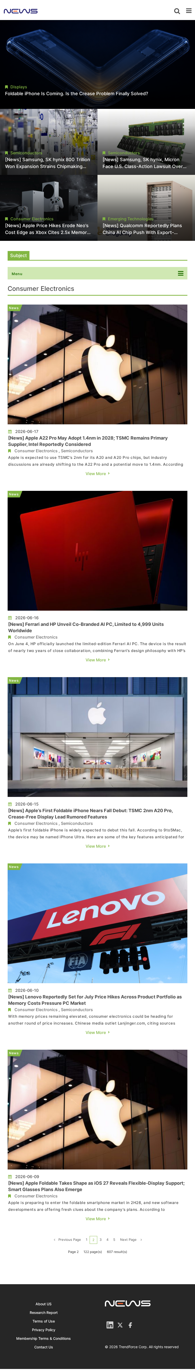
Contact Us (43, 1347)
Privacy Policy (43, 1330)
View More (96, 473)
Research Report (44, 1312)
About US (44, 1304)
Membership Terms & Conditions (43, 1338)
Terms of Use (43, 1321)
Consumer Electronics (36, 450)
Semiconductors (77, 450)
